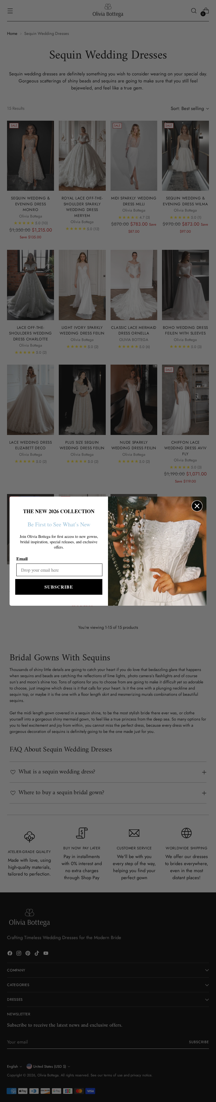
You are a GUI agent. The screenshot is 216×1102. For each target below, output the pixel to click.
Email (22, 558)
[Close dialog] (197, 506)
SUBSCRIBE (58, 586)
